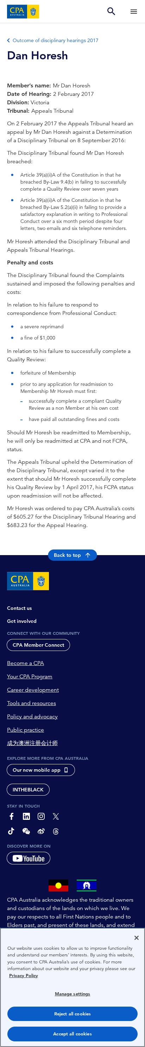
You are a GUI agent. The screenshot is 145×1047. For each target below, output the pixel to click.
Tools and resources (31, 703)
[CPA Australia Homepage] (23, 12)
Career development (33, 690)
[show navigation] (133, 11)
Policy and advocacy (32, 716)
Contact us (19, 608)
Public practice (25, 730)
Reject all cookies (72, 1014)
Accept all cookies (72, 1034)
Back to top (67, 555)
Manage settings (72, 994)
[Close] (136, 938)
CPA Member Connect (38, 645)
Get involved (22, 621)
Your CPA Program (29, 676)
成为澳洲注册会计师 (32, 743)
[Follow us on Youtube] (28, 858)
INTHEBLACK (28, 789)
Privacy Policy (23, 976)
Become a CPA (25, 663)
